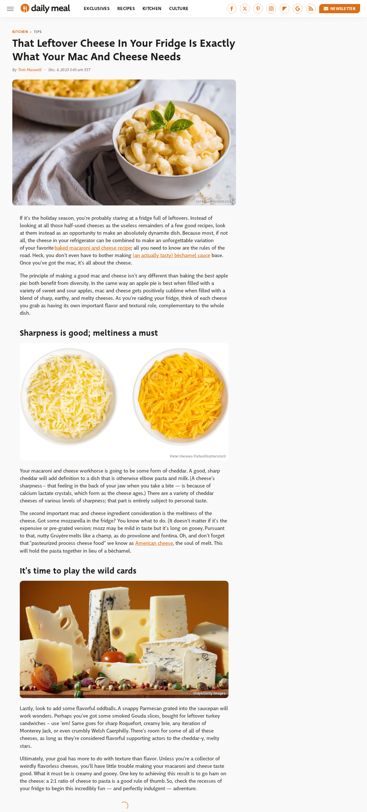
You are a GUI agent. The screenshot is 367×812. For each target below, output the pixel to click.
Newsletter (343, 8)
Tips (38, 32)
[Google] (297, 8)
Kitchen (151, 8)
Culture (178, 8)
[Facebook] (232, 8)
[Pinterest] (258, 8)
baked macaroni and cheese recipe (92, 248)
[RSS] (311, 8)
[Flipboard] (284, 8)
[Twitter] (245, 8)
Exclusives (97, 8)
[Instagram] (271, 8)
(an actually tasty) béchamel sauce (171, 255)
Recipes (126, 8)
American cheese (154, 543)
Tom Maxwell (30, 69)
